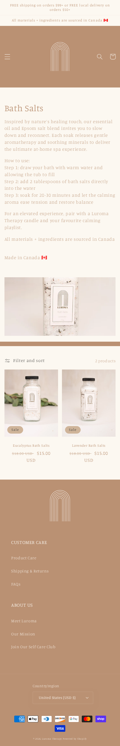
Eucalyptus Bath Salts (31, 445)
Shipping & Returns (30, 570)
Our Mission (23, 633)
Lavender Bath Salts (88, 445)
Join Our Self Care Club (33, 646)
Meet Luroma (24, 620)
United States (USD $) (57, 697)
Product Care (24, 557)
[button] (7, 56)
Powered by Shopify (75, 738)
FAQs (16, 584)
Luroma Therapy (52, 738)
